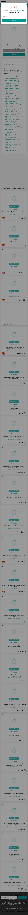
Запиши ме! (14, 20)
